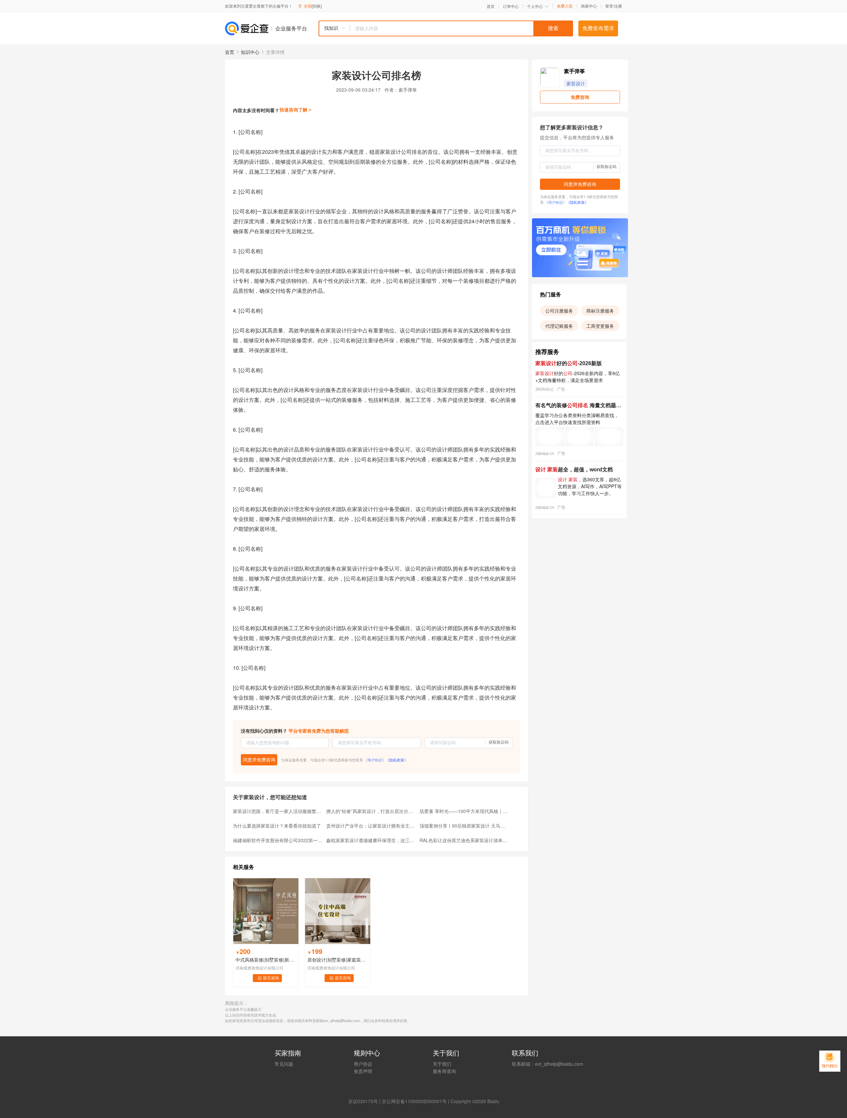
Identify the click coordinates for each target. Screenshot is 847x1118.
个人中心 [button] (535, 6)
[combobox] (445, 28)
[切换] (317, 6)
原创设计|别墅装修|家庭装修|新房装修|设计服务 (337, 959)
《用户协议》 (375, 759)
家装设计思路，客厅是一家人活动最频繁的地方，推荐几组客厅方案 (277, 811)
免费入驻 (565, 6)
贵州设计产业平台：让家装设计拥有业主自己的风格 (371, 825)
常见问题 (284, 1063)
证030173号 (365, 1101)
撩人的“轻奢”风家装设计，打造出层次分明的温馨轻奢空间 (371, 811)
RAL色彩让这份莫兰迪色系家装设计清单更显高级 (464, 840)
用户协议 (363, 1063)
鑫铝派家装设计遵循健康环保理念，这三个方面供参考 (371, 840)
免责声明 (363, 1071)
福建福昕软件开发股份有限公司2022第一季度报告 (277, 840)
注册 (618, 6)
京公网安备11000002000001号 (414, 1101)
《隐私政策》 (397, 759)
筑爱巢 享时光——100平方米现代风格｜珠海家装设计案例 (464, 811)
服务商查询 (444, 1071)
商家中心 (589, 6)
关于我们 (442, 1063)
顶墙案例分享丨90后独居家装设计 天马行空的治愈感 (464, 825)
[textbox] (461, 28)
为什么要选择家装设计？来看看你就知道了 (277, 825)
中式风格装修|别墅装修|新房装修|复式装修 (266, 959)
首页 (491, 6)
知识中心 (250, 52)
